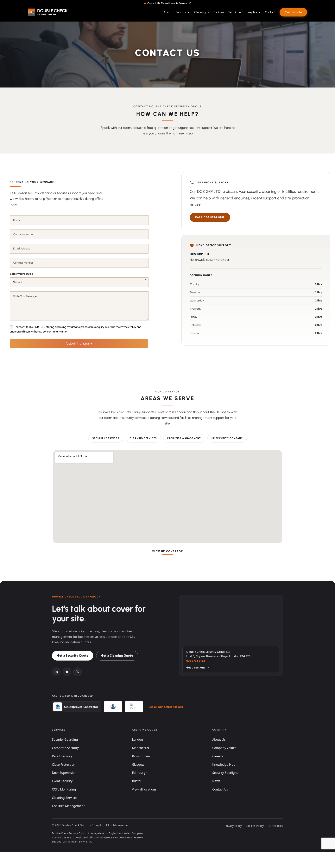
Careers (217, 756)
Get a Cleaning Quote (117, 655)
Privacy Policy (233, 826)
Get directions (195, 667)
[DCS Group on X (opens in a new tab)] (77, 672)
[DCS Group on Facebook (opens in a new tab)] (67, 672)
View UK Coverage (167, 551)
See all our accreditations (166, 707)
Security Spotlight (225, 773)
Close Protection (63, 764)
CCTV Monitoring (64, 789)
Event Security (62, 781)
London (137, 739)
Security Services (105, 438)
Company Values (224, 748)
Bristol (136, 781)
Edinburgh (139, 773)
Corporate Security (65, 748)
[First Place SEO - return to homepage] (48, 12)
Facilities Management (184, 438)
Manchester (140, 748)
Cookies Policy (255, 826)
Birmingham (141, 756)
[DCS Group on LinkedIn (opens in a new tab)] (56, 672)
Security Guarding (65, 739)
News (216, 781)
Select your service (21, 273)
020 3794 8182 (195, 660)
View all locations (144, 789)
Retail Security (62, 756)
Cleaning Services (143, 438)
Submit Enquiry (79, 343)
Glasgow (138, 764)
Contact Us (220, 789)
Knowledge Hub (223, 764)
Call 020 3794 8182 (210, 217)
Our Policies (275, 826)
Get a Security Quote (72, 655)
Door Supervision (64, 773)
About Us (218, 739)
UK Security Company (227, 438)
